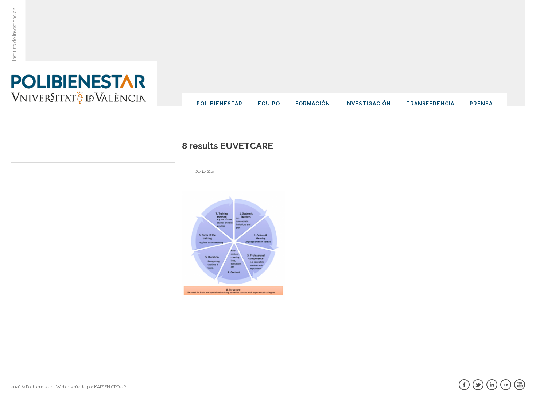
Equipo (269, 104)
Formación (312, 104)
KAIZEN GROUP (110, 386)
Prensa (481, 104)
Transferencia (430, 104)
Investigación (368, 104)
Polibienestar (219, 104)
